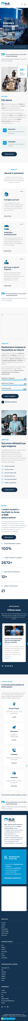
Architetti (3, 974)
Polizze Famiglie (4, 931)
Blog (2, 996)
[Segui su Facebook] (5, 1007)
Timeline (3, 925)
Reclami (3, 1003)
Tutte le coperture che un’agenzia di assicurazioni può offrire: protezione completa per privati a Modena (14, 642)
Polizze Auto (4, 935)
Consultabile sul (13, 868)
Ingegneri (3, 976)
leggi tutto (8, 660)
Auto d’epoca (4, 957)
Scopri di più (6, 29)
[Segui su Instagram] (8, 1007)
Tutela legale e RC (5, 968)
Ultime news (8, 537)
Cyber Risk (3, 972)
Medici (2, 980)
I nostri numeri (9, 489)
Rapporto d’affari (5, 998)
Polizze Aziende (4, 933)
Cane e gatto (4, 951)
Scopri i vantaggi (9, 396)
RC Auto (3, 955)
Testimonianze (4, 929)
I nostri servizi (8, 154)
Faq (2, 994)
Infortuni (3, 949)
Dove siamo (4, 992)
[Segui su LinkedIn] (2, 1007)
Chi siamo (3, 922)
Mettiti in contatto (20, 47)
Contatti (3, 990)
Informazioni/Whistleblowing (7, 1000)
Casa (2, 945)
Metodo (3, 927)
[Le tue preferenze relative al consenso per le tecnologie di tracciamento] (26, 765)
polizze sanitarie (9, 648)
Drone (2, 953)
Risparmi (3, 947)
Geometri (3, 978)
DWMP (24, 1016)
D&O (2, 970)
